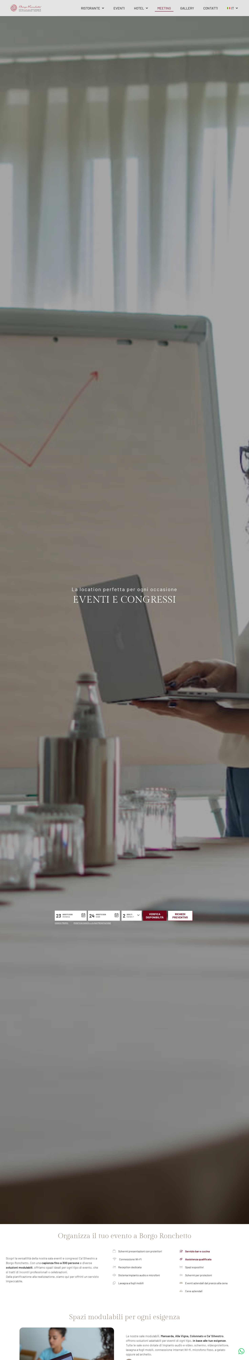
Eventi (119, 8)
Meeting (164, 8)
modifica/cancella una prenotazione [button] (92, 923)
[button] (71, 916)
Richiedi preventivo (180, 915)
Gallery (187, 8)
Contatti (210, 8)
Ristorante (90, 8)
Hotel (139, 8)
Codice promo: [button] (61, 923)
